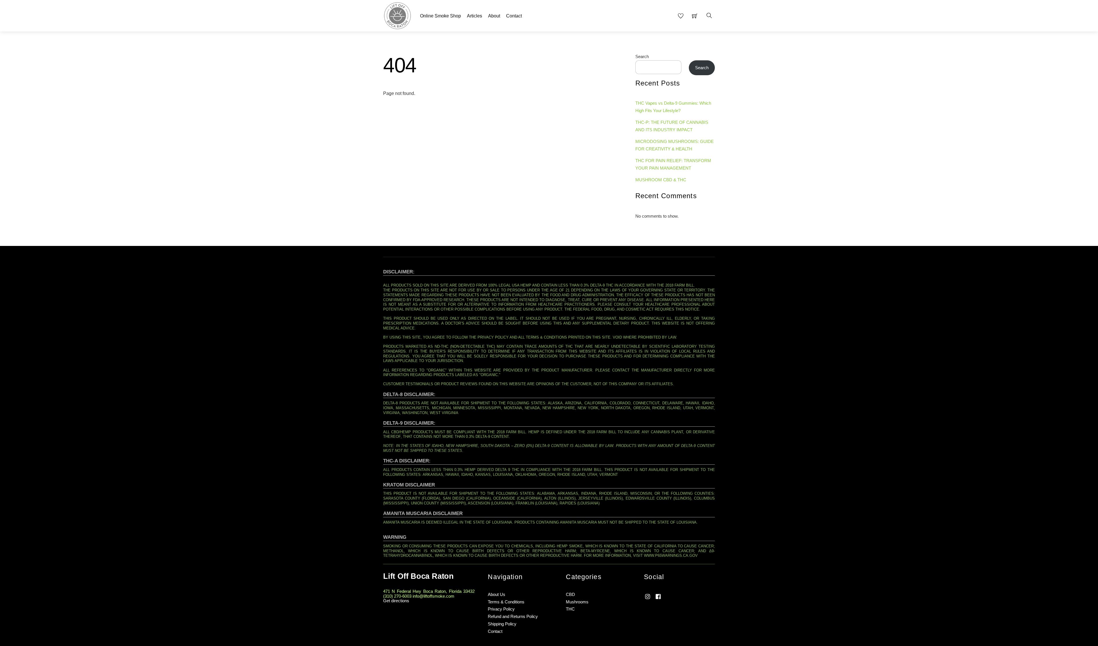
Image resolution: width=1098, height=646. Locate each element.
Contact (514, 15)
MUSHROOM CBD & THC (660, 179)
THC (570, 609)
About (494, 15)
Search (642, 56)
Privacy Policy (501, 609)
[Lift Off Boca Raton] (397, 15)
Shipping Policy (502, 623)
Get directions (396, 600)
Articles (474, 15)
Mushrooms (577, 601)
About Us (496, 594)
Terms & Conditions (506, 601)
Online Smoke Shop (440, 15)
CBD (570, 594)
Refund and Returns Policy (513, 616)
